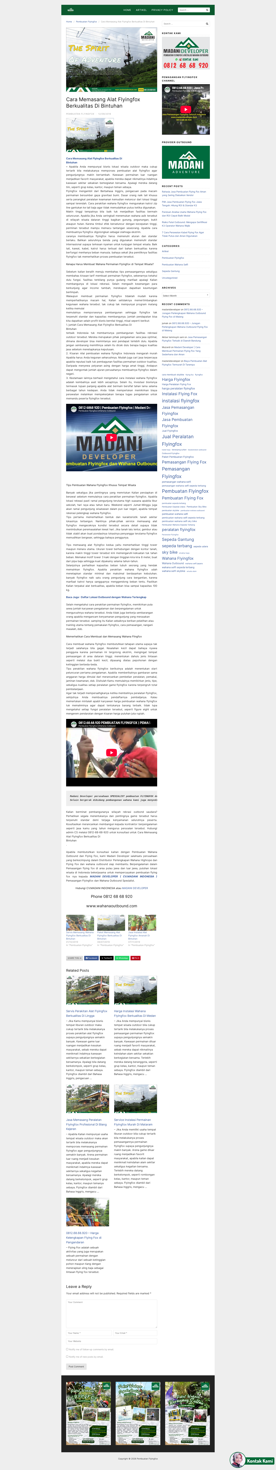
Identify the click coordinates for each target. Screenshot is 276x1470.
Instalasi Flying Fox (179, 393)
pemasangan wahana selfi (176, 481)
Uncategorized (169, 277)
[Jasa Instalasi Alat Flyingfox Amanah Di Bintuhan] (142, 923)
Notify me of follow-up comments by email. (91, 1349)
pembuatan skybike (170, 510)
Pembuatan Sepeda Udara (173, 507)
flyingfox (199, 375)
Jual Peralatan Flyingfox (178, 440)
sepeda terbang (177, 545)
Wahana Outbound (173, 563)
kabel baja (166, 450)
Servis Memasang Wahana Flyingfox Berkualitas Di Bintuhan (80, 935)
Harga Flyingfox (176, 379)
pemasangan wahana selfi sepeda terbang (184, 485)
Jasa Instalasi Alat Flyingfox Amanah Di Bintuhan (139, 935)
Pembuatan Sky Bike (196, 507)
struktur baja (184, 553)
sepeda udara (200, 546)
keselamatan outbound (197, 450)
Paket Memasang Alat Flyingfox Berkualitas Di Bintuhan (109, 935)
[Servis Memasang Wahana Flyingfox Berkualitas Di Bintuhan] (80, 923)
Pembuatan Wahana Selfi (175, 264)
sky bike (170, 552)
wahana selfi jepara (194, 563)
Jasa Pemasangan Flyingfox (178, 410)
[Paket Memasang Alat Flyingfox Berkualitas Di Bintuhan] (111, 923)
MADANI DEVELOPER (135, 888)
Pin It (136, 958)
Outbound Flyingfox (170, 453)
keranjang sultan (179, 450)
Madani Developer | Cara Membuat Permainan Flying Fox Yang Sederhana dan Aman (181, 351)
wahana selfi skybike (173, 571)
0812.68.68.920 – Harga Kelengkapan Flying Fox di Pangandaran (83, 1237)
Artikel (141, 10)
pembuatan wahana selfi (175, 514)
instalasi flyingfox (180, 401)
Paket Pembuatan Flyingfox (178, 456)
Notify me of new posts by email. (86, 1356)
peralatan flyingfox (178, 529)
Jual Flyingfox (170, 430)
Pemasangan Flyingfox (176, 472)
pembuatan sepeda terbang (174, 503)
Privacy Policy (162, 10)
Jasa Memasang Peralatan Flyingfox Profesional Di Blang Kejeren (86, 1124)
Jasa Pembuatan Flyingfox (177, 422)
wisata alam (191, 571)
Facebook (92, 958)
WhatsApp (123, 958)
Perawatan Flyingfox (170, 535)
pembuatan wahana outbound (193, 511)
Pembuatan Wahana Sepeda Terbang (178, 525)
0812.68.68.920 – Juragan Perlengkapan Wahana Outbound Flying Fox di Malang (184, 313)
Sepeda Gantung (171, 271)
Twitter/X (107, 958)
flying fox (190, 375)
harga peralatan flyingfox (178, 388)
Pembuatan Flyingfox (86, 21)
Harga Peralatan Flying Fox (176, 384)
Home (127, 10)
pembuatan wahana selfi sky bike (179, 521)
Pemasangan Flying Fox (184, 462)
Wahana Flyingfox (178, 558)
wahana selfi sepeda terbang (178, 567)
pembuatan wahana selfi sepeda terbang (183, 517)
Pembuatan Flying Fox (182, 498)
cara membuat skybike (173, 374)
